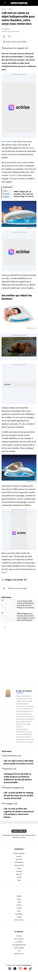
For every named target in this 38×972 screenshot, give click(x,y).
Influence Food (19, 954)
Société (19, 908)
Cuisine (19, 868)
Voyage (19, 917)
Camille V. (7, 29)
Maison (19, 899)
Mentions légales (19, 948)
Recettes (19, 871)
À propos (19, 936)
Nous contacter (19, 939)
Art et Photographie (19, 853)
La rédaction (19, 942)
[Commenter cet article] (9, 36)
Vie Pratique (19, 914)
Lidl (10, 178)
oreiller (13, 175)
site (5, 572)
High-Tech (19, 874)
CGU (19, 951)
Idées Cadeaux (19, 920)
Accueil (4, 9)
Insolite (19, 877)
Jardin (19, 880)
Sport (19, 911)
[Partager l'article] (4, 36)
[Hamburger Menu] (5, 3)
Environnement (19, 865)
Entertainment (19, 862)
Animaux (19, 856)
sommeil (8, 141)
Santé (19, 902)
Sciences (19, 905)
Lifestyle (10, 9)
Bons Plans (19, 859)
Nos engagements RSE (19, 945)
